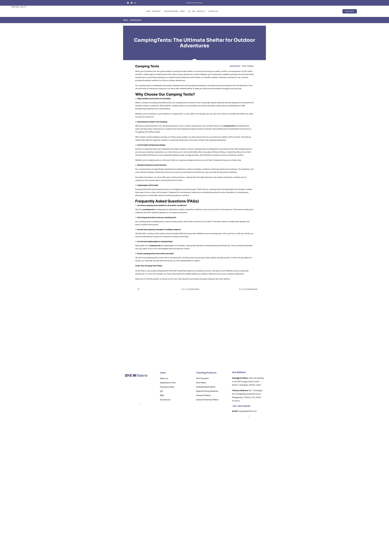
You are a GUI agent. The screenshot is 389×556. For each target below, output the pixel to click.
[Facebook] (128, 3)
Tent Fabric (248, 66)
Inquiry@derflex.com (244, 411)
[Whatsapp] (135, 3)
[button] (349, 11)
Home (125, 20)
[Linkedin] (131, 3)
